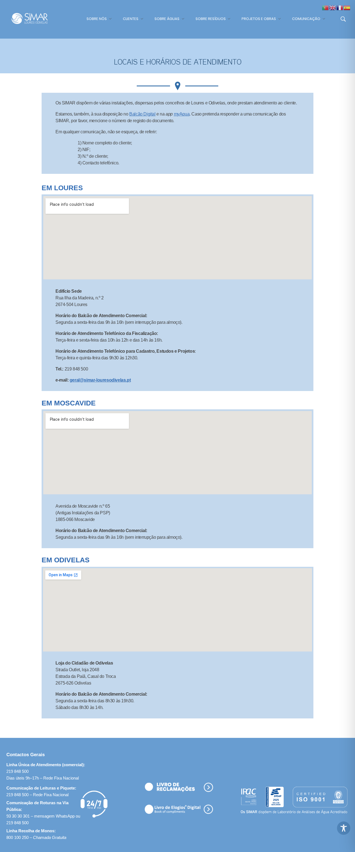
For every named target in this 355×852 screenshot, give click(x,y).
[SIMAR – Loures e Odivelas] (34, 18)
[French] (340, 7)
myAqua (182, 114)
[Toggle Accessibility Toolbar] (343, 828)
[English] (332, 7)
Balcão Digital (142, 114)
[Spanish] (347, 7)
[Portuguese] (325, 7)
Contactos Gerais (25, 754)
